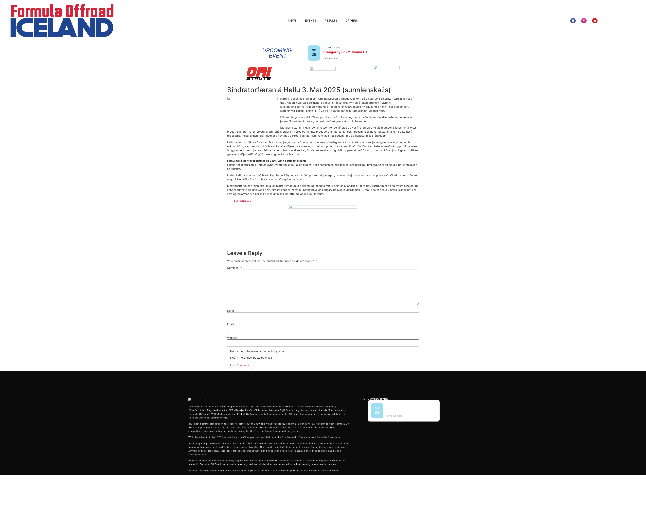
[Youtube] (595, 20)
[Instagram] (584, 20)
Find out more (331, 58)
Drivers (352, 20)
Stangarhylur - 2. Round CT (345, 52)
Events (310, 20)
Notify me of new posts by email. (251, 357)
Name (231, 310)
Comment (234, 267)
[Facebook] (573, 20)
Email (230, 324)
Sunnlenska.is (242, 200)
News (292, 20)
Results (331, 20)
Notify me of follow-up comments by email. (258, 351)
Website (232, 337)
